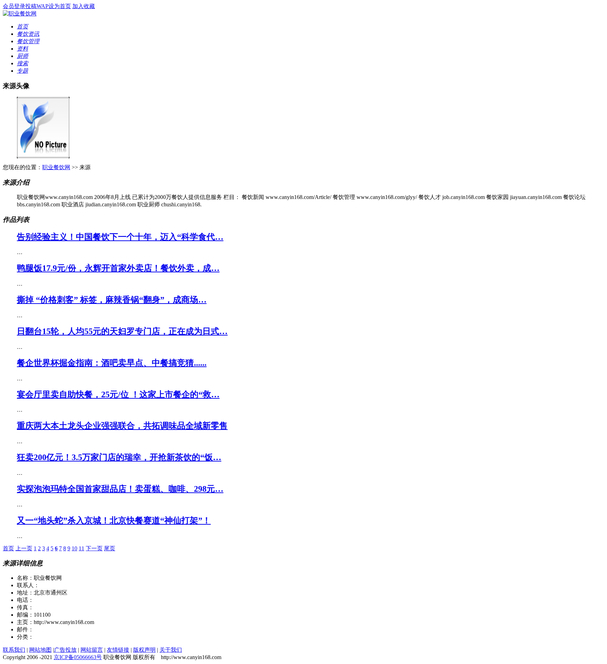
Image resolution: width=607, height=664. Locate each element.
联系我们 (14, 650)
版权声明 (144, 650)
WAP (42, 6)
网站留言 (91, 650)
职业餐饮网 (56, 167)
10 (74, 548)
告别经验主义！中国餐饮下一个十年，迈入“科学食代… (120, 236)
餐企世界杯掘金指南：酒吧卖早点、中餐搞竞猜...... (112, 362)
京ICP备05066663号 (78, 657)
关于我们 (170, 650)
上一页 (23, 548)
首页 (8, 548)
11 (81, 548)
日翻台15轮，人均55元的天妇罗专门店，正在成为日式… (122, 331)
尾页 (109, 548)
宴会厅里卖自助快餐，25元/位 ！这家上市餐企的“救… (118, 394)
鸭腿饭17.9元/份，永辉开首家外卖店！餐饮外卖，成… (118, 268)
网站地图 (40, 650)
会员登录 (14, 6)
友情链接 (118, 650)
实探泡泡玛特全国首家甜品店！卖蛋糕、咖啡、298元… (120, 488)
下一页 (94, 548)
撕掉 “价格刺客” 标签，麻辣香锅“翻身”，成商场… (112, 299)
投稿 (31, 6)
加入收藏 (83, 6)
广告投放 (65, 650)
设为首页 (59, 6)
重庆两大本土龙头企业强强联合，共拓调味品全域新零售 (122, 425)
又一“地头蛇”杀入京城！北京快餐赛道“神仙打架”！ (114, 520)
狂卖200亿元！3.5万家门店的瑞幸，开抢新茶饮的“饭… (119, 457)
